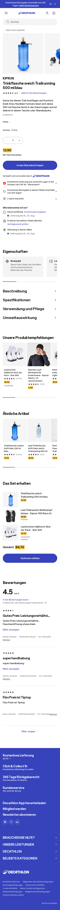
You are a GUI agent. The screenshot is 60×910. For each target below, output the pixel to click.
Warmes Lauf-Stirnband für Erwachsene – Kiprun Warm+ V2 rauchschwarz (38, 375)
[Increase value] (19, 140)
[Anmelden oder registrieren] (47, 13)
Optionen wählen (30, 558)
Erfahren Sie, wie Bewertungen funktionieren (23, 603)
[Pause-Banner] (50, 4)
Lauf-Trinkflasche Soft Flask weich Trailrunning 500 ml (37, 448)
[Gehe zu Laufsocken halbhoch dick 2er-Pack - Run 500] (10, 532)
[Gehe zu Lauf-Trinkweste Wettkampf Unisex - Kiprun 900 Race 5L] (10, 516)
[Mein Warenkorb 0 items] (54, 13)
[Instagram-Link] (11, 822)
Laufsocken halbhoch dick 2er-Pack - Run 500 (13, 372)
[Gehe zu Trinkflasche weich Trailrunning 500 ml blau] (10, 499)
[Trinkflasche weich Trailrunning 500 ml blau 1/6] (23, 53)
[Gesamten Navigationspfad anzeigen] (4, 30)
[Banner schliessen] (55, 4)
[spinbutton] (12, 140)
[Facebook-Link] (5, 822)
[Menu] (6, 13)
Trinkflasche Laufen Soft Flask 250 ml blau (14, 448)
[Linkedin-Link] (17, 822)
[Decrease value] (6, 140)
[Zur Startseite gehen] (26, 13)
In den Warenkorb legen (30, 165)
